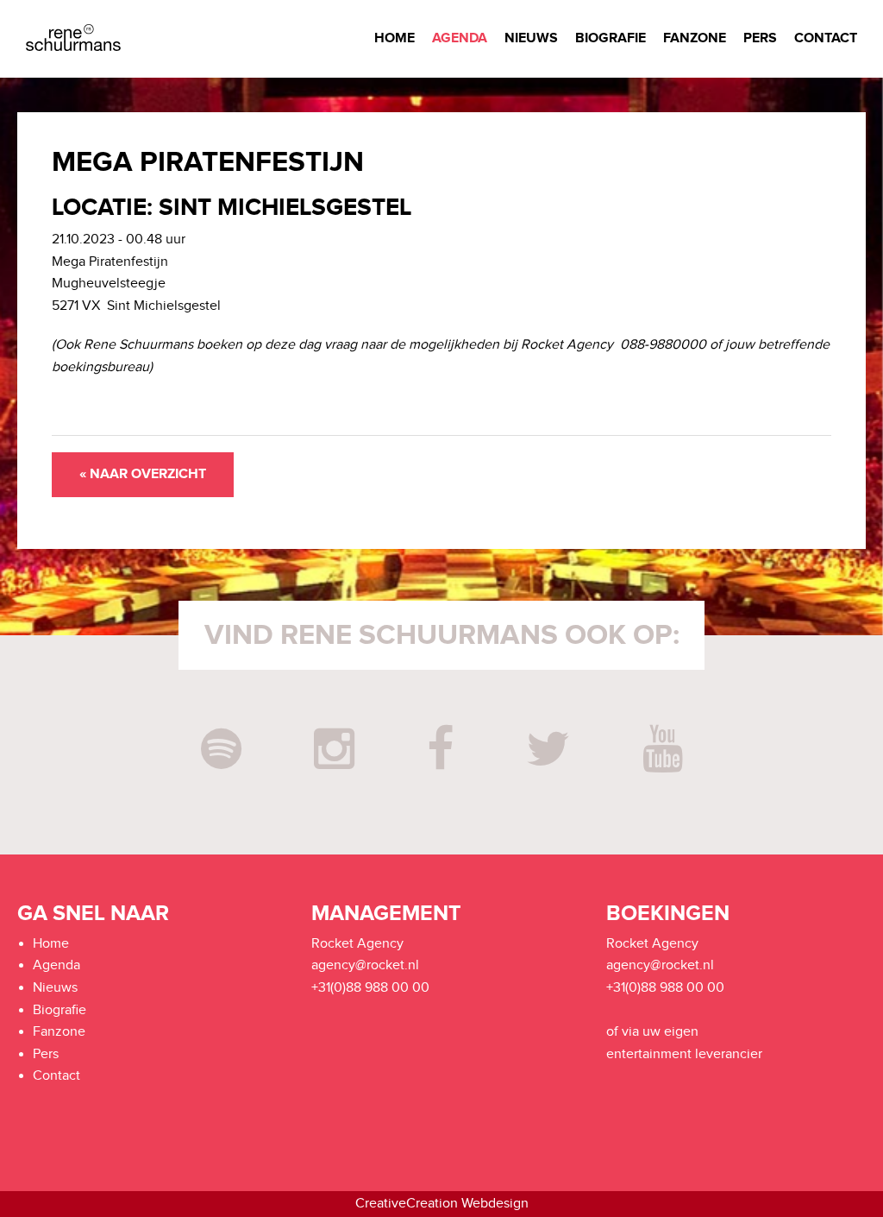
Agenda (459, 38)
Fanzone (694, 38)
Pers (760, 38)
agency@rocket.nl (365, 965)
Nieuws (531, 38)
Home (394, 38)
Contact (825, 38)
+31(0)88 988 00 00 (370, 988)
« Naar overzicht (142, 474)
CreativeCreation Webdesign (442, 1203)
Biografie (610, 38)
